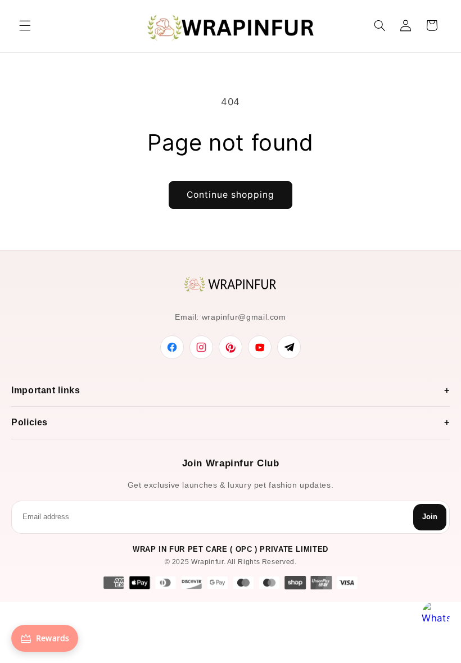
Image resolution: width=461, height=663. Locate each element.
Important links (45, 390)
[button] (25, 25)
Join (429, 516)
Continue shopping (231, 194)
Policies (29, 422)
